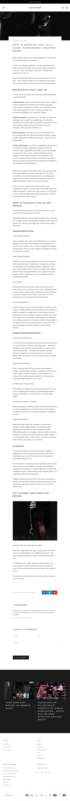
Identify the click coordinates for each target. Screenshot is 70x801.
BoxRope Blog (7, 779)
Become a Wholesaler (9, 768)
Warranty (5, 782)
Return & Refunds (42, 750)
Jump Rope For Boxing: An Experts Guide (18, 705)
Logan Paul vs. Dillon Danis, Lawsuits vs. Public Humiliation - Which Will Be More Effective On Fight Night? (51, 711)
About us (39, 755)
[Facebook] (37, 772)
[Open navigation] (4, 7)
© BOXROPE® (9, 795)
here (40, 128)
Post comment (20, 657)
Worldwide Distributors (9, 776)
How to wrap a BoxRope (9, 773)
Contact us (40, 747)
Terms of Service (7, 750)
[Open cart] (66, 8)
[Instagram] (41, 772)
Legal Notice (6, 744)
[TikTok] (49, 772)
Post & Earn (6, 785)
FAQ (38, 752)
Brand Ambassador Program (10, 771)
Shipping (39, 744)
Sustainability (40, 758)
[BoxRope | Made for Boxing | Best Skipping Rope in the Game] (35, 520)
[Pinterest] (45, 772)
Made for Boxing (35, 1)
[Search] (63, 7)
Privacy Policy (6, 747)
